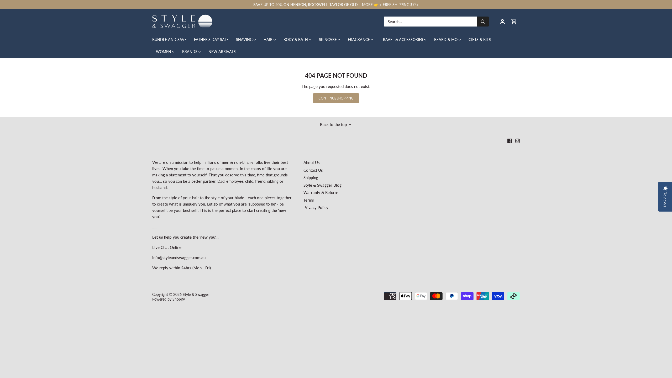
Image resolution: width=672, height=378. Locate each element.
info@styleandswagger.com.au (179, 257)
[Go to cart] (514, 21)
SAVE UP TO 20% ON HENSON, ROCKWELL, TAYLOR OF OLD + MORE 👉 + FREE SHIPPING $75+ (336, 4)
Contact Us (313, 170)
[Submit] (483, 22)
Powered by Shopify (168, 299)
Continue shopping (336, 98)
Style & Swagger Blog (322, 185)
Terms (308, 200)
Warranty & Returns (321, 192)
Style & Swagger (196, 294)
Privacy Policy (315, 207)
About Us (311, 162)
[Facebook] (509, 140)
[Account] (502, 21)
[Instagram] (517, 140)
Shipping (310, 177)
